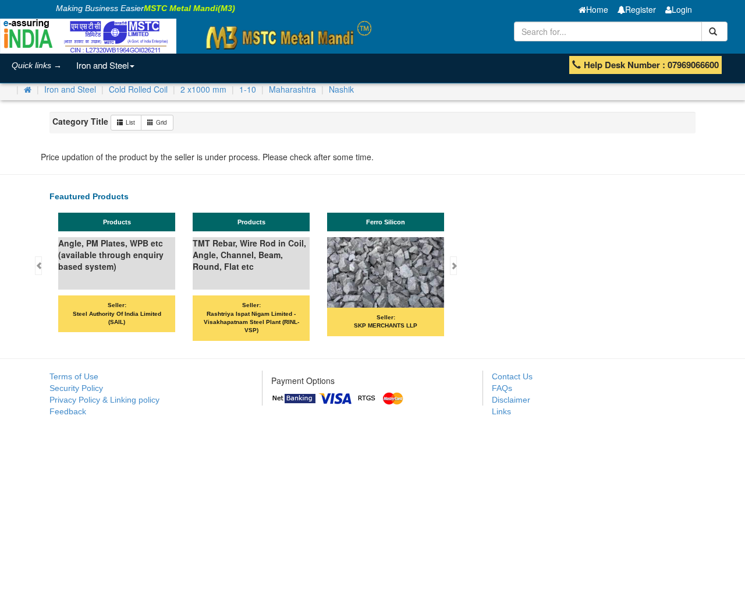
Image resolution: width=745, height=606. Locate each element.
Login (682, 9)
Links (501, 411)
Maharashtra (292, 89)
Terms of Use (73, 376)
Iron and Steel (102, 65)
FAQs (502, 388)
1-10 (247, 89)
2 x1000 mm (203, 89)
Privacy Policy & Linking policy (104, 399)
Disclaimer (511, 399)
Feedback (67, 411)
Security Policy (76, 388)
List (130, 122)
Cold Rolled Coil (138, 89)
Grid (161, 122)
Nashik (341, 89)
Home (597, 9)
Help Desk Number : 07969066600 (651, 64)
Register (640, 9)
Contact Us (512, 376)
